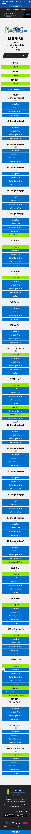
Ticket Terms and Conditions (19, 804)
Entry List (15, 67)
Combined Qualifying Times (15, 235)
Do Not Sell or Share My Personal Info (15, 803)
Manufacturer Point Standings (15, 418)
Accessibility (22, 799)
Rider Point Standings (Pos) (15, 411)
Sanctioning (7, 804)
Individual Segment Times (15, 111)
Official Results (15, 407)
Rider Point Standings (15, 415)
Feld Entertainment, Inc (13, 826)
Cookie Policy (9, 801)
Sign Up (15, 6)
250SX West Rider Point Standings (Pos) (15, 692)
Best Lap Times (15, 104)
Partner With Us (20, 796)
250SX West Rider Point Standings (15, 695)
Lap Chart (15, 265)
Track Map (21, 55)
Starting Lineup (15, 247)
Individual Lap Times (15, 108)
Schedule (9, 55)
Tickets (15, 832)
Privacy (23, 797)
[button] (15, 4)
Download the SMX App (15, 806)
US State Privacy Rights (11, 799)
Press (13, 796)
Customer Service (11, 797)
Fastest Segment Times (15, 115)
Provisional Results (15, 251)
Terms (18, 797)
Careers (9, 796)
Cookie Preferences (19, 801)
